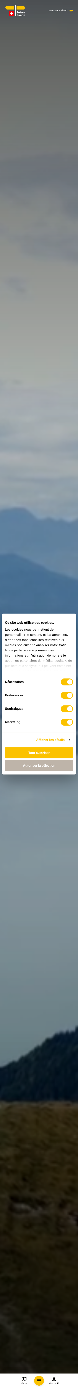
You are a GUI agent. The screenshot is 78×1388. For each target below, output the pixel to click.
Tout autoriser (39, 753)
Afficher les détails (50, 740)
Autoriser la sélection (39, 765)
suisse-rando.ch (58, 10)
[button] (39, 1381)
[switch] (67, 695)
